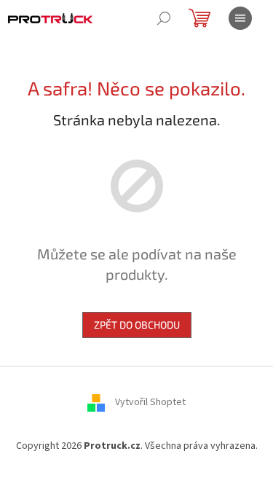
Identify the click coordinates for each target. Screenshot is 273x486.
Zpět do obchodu (137, 324)
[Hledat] (163, 18)
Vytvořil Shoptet (150, 403)
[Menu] (240, 18)
